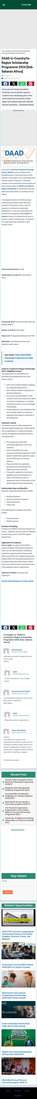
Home (3, 51)
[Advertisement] (18, 29)
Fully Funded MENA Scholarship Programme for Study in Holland (19, 358)
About (8, 1091)
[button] (3, 4)
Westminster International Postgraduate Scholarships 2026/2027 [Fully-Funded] (14, 995)
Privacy (26, 1091)
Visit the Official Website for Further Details (17, 581)
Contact (17, 1091)
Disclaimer (17, 1096)
